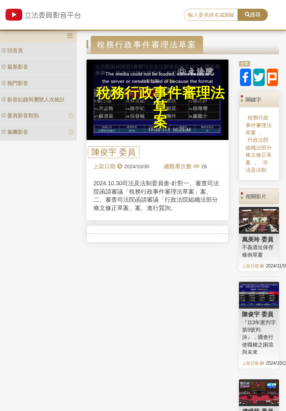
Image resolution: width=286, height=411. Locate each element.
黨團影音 (17, 132)
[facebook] (245, 77)
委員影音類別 (23, 115)
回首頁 (15, 50)
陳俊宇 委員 (113, 152)
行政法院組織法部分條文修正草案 (259, 151)
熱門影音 (17, 83)
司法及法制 (257, 166)
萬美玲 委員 (257, 239)
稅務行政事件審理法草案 (259, 125)
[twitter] (259, 77)
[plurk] (272, 77)
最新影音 (17, 67)
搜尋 (255, 14)
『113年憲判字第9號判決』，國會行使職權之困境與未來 (259, 337)
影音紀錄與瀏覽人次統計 (36, 99)
